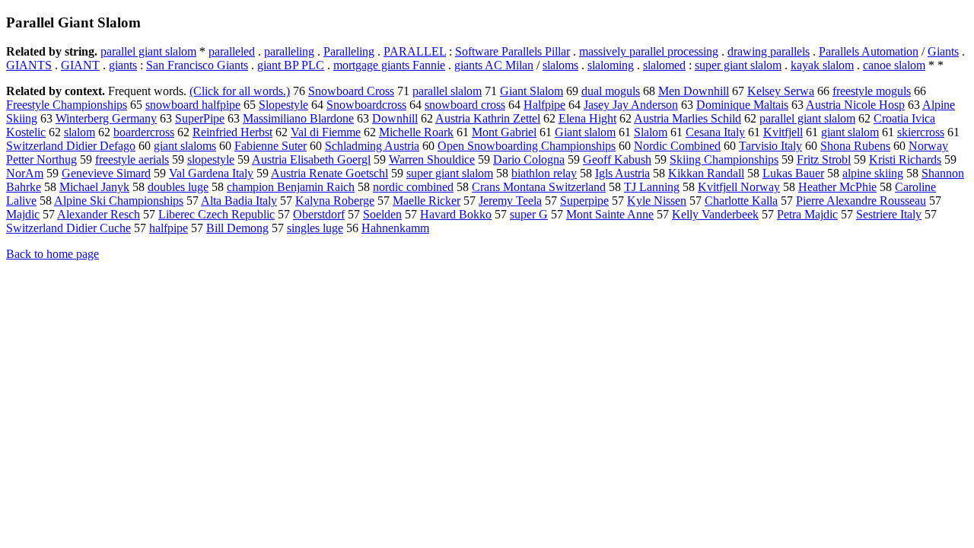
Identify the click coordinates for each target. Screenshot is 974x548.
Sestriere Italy (888, 214)
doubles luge (178, 186)
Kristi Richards (905, 159)
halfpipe (168, 227)
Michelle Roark (416, 132)
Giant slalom (585, 132)
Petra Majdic (807, 214)
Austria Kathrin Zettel (487, 118)
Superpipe (584, 200)
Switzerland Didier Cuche (68, 227)
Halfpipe (544, 104)
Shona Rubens (855, 145)
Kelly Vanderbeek (715, 214)
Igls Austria (622, 173)
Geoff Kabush (617, 159)
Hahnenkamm (395, 227)
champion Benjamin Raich (291, 186)
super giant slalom (738, 65)
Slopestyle (283, 104)
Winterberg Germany (106, 118)
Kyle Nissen (656, 200)
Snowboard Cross (351, 90)
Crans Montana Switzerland (539, 186)
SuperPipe (199, 118)
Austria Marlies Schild (687, 118)
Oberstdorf (319, 214)
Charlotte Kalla (741, 200)
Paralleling (348, 51)
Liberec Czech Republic (216, 214)
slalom (79, 132)
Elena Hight (587, 118)
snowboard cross (465, 104)
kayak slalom (822, 65)
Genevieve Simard (106, 173)
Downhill (395, 118)
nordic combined (413, 186)
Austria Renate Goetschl (329, 173)
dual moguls (610, 90)
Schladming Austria (372, 145)
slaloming (610, 65)
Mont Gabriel (504, 132)
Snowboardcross (366, 104)
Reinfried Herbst (232, 132)
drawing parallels (768, 51)
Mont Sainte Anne (610, 214)
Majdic (23, 214)
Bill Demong (237, 227)
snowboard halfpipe (192, 104)
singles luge (315, 227)
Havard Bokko (456, 214)
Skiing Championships (724, 159)
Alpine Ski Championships (118, 200)
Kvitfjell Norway (739, 186)
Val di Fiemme (326, 132)
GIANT (80, 65)
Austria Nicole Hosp (855, 104)
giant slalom (850, 132)
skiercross (920, 132)
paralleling (289, 51)
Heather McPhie (837, 186)
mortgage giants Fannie (389, 65)
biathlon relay (544, 173)
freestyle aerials (132, 159)
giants (123, 65)
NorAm (24, 173)
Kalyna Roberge (334, 200)
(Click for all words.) (239, 90)
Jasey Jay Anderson (631, 104)
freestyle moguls (871, 90)
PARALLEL (415, 51)
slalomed (664, 65)
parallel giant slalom (148, 51)
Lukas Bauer (793, 173)
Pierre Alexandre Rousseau (861, 200)
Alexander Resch (98, 214)
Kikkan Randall (706, 173)
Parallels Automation (868, 51)
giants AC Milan (493, 65)
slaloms (560, 65)
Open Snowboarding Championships (527, 145)
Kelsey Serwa (780, 90)
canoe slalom (894, 65)
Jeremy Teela (510, 200)
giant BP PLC (290, 65)
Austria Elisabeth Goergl (311, 159)
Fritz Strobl (824, 159)
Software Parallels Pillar (512, 51)
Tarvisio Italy (770, 145)
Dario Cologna (529, 159)
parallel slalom (447, 90)
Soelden (382, 214)
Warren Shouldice (432, 159)
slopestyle (210, 159)
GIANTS (29, 65)
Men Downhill (693, 90)
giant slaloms (185, 145)
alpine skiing (872, 173)
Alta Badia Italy (239, 200)
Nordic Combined (677, 145)
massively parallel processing (648, 51)
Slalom (650, 132)
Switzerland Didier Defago (70, 145)
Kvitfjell (783, 132)
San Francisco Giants (197, 65)
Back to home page (52, 253)
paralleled (231, 51)
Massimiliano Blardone (298, 118)
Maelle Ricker (426, 200)
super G (529, 214)
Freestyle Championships (66, 104)
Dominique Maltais (742, 104)
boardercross (143, 132)
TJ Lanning (652, 186)
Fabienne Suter (270, 145)
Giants (943, 51)
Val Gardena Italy (211, 173)
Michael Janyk (94, 186)
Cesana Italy (715, 132)
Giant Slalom (531, 90)
